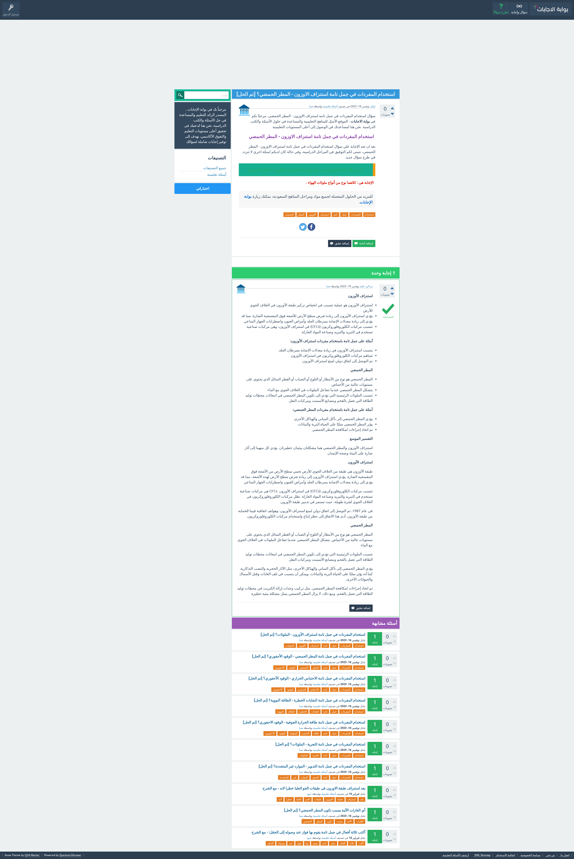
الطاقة (291, 711)
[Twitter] (303, 227)
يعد (361, 799)
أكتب (361, 843)
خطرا (289, 799)
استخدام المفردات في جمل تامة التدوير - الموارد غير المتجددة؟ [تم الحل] (312, 766)
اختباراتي (202, 188)
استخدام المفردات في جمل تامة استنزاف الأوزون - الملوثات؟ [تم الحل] (313, 634)
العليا (298, 799)
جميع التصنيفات (214, 168)
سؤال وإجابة (519, 12)
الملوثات (290, 645)
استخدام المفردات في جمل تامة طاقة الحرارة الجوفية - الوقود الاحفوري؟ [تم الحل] (304, 722)
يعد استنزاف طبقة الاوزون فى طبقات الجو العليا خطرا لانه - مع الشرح (314, 788)
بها (307, 843)
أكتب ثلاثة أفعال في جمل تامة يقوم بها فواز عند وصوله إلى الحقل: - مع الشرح (308, 832)
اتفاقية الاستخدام (505, 855)
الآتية (349, 821)
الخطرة (303, 711)
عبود (309, 793)
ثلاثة (352, 843)
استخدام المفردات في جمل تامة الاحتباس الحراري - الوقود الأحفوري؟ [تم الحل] (306, 678)
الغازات (359, 821)
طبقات (317, 799)
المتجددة (284, 777)
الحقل (270, 843)
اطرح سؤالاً (501, 12)
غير (294, 777)
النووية (280, 711)
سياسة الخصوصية (530, 855)
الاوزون (312, 214)
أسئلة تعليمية (330, 106)
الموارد (304, 777)
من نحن (550, 855)
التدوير (315, 777)
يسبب (340, 821)
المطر (301, 214)
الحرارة (305, 733)
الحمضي (289, 214)
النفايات (315, 711)
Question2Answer (70, 855)
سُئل (372, 106)
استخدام (369, 214)
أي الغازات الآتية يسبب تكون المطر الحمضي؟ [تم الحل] (324, 810)
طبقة (340, 799)
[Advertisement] (287, 53)
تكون (329, 821)
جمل (344, 214)
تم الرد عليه (366, 286)
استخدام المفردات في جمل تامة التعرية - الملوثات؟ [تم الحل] (320, 744)
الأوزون (302, 645)
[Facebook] (311, 227)
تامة (335, 214)
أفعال (342, 843)
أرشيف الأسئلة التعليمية (456, 855)
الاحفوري (270, 733)
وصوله (281, 843)
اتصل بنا (565, 855)
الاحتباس (314, 689)
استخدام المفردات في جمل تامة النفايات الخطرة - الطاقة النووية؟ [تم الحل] (309, 700)
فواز (299, 843)
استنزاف (324, 214)
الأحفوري (280, 667)
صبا (301, 640)
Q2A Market (32, 855)
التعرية (315, 755)
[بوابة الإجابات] (551, 8)
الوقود (292, 667)
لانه (280, 799)
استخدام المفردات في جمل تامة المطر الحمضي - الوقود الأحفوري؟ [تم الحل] (308, 656)
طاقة (316, 733)
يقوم (315, 843)
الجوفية (293, 733)
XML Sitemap (482, 855)
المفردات (356, 214)
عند (291, 843)
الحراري (302, 689)
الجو (308, 799)
